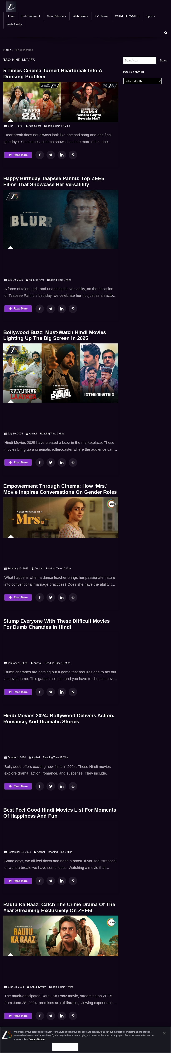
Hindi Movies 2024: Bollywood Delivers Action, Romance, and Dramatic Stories (58, 718)
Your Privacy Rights (65, 1046)
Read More (21, 154)
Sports (150, 16)
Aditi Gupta (35, 126)
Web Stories (15, 24)
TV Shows (101, 16)
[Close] (164, 1033)
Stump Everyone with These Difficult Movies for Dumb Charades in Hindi (56, 624)
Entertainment (30, 16)
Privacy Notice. (37, 1039)
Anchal (33, 433)
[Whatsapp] (73, 155)
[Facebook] (39, 155)
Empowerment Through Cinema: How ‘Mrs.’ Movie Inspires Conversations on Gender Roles (60, 489)
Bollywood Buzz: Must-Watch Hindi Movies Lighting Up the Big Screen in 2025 (54, 335)
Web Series (80, 16)
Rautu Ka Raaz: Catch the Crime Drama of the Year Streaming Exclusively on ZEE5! (59, 907)
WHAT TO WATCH (127, 16)
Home (11, 16)
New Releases (56, 16)
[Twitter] (51, 155)
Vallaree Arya (36, 279)
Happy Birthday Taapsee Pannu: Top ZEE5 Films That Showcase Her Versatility (53, 181)
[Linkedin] (62, 155)
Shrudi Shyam (38, 987)
